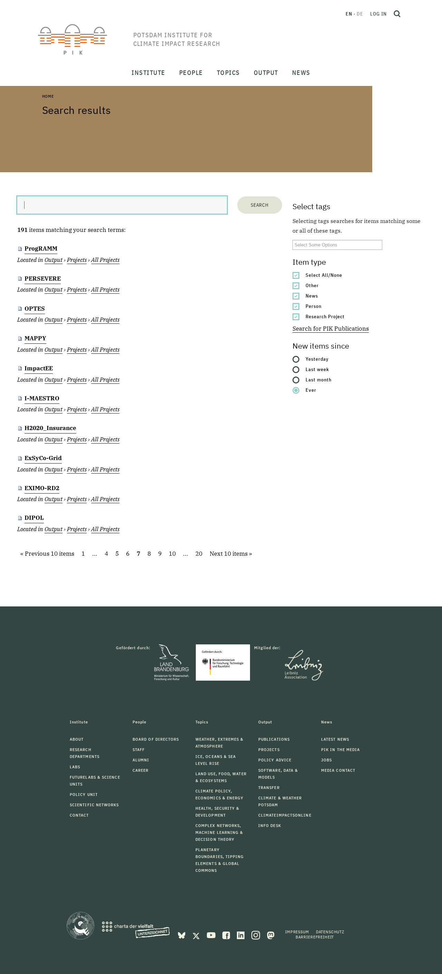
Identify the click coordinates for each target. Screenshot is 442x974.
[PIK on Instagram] (256, 934)
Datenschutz (330, 931)
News (312, 296)
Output (54, 260)
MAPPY (35, 338)
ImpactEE (39, 368)
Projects (77, 260)
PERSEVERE (43, 278)
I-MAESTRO (42, 398)
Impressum (297, 931)
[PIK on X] (196, 934)
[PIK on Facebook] (226, 934)
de (360, 14)
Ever (311, 390)
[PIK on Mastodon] (271, 934)
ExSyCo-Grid (43, 458)
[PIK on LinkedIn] (241, 934)
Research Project (325, 316)
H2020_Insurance (50, 428)
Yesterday (317, 359)
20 (198, 553)
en (349, 14)
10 (172, 553)
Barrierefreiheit (315, 936)
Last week (317, 369)
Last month (319, 380)
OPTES (35, 308)
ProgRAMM (41, 248)
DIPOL (34, 518)
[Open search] (397, 13)
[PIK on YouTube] (212, 934)
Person (313, 306)
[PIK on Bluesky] (182, 934)
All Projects (105, 260)
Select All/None (324, 275)
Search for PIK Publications (330, 328)
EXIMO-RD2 (42, 488)
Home (48, 96)
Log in (378, 14)
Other (312, 285)
